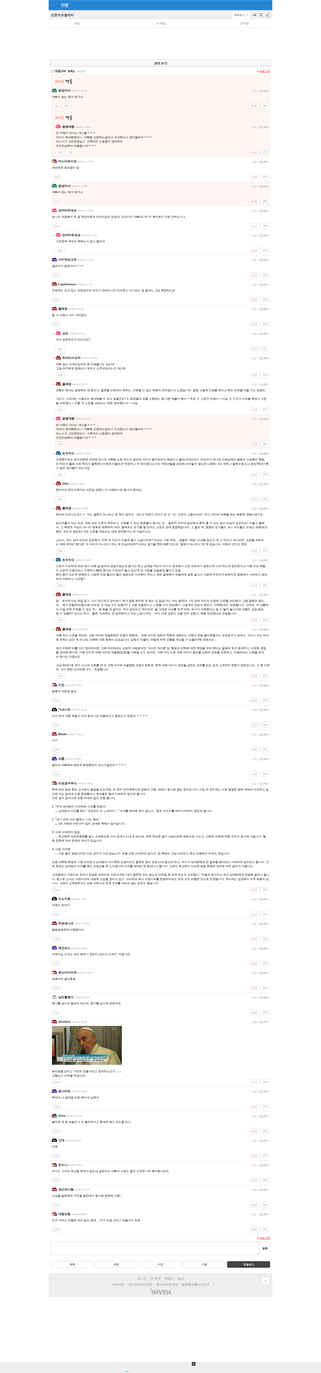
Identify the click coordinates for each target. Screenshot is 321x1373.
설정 (181, 1278)
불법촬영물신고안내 (195, 1284)
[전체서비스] (267, 4)
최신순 (81, 71)
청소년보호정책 (167, 1284)
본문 (116, 1264)
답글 (56, 106)
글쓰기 (268, 15)
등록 (265, 1248)
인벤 (64, 5)
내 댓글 (161, 23)
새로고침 (265, 71)
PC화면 (155, 1278)
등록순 (71, 71)
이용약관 (118, 1284)
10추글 (244, 23)
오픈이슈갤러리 (62, 15)
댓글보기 (248, 1264)
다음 (204, 1264)
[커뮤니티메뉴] (53, 5)
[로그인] (259, 4)
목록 (72, 1264)
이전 (160, 1264)
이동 (66, 106)
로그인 (142, 1278)
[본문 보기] (160, 63)
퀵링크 (169, 1278)
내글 (77, 23)
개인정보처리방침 (140, 1284)
